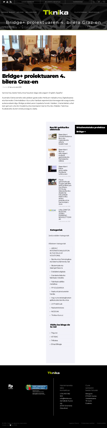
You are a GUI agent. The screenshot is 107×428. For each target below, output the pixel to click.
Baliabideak (31, 12)
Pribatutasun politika (87, 423)
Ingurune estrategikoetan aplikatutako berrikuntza (60, 299)
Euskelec (88, 403)
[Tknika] (55, 12)
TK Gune (88, 401)
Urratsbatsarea (90, 398)
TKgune (54, 333)
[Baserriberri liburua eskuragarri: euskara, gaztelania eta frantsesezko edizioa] (52, 153)
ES (104, 2)
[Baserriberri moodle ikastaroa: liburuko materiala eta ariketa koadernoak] (52, 136)
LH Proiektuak (7, 27)
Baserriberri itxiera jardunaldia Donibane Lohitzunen (63, 170)
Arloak (20, 12)
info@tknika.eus (65, 398)
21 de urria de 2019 (14, 87)
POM (15, 425)
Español (59, 93)
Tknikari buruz (8, 12)
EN (99, 2)
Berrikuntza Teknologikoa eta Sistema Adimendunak (60, 260)
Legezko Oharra (74, 423)
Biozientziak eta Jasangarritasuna (56, 267)
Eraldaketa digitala (58, 272)
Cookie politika (101, 423)
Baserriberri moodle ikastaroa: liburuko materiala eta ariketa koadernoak (65, 139)
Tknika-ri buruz (57, 315)
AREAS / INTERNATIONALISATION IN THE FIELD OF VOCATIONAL (60, 252)
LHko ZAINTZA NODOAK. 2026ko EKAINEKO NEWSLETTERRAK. (65, 214)
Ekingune (88, 394)
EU (94, 2)
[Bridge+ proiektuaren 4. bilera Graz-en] (39, 53)
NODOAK (55, 312)
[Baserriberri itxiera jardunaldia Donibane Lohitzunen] (52, 169)
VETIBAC (54, 337)
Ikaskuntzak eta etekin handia (59, 293)
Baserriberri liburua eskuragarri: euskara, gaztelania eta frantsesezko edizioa (64, 155)
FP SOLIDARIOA (57, 288)
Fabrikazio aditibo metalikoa (57, 283)
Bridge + (81, 131)
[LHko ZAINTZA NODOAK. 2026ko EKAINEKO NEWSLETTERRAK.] (52, 210)
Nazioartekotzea (57, 308)
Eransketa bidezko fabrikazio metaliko (57, 276)
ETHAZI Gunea (90, 396)
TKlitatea (54, 341)
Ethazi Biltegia (56, 344)
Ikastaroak (94, 12)
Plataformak (81, 12)
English (52, 93)
